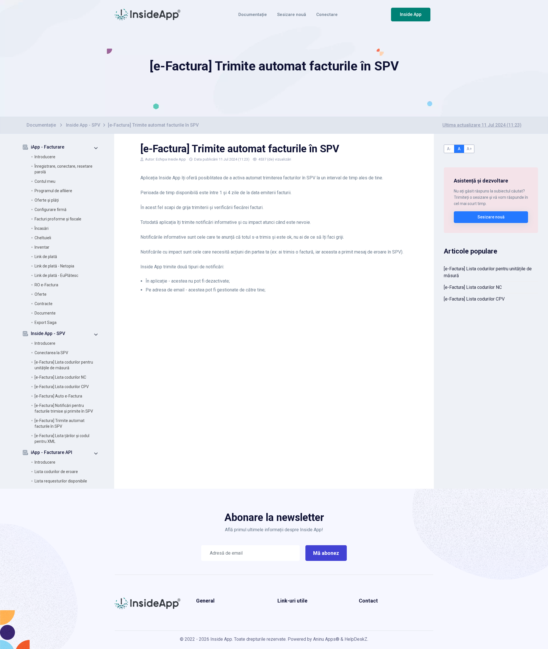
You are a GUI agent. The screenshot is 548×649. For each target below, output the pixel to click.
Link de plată (46, 256)
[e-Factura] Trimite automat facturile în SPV (59, 423)
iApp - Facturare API (51, 452)
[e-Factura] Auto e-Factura (58, 396)
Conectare (327, 14)
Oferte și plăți (47, 200)
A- (449, 149)
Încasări (42, 228)
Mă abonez (326, 553)
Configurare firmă (51, 209)
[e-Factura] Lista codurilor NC (60, 377)
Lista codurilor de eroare (56, 471)
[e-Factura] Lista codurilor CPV (62, 386)
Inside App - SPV (83, 125)
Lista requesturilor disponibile (61, 481)
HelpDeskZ (355, 639)
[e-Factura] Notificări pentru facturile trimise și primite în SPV (64, 408)
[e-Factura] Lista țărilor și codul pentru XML (62, 438)
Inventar (42, 247)
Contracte (44, 303)
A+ (469, 149)
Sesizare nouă (291, 14)
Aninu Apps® (326, 639)
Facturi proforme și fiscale (58, 219)
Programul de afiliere (53, 190)
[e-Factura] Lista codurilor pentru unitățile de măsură (64, 365)
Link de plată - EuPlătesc (56, 275)
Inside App (411, 14)
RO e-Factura (46, 285)
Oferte (41, 294)
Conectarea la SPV (51, 352)
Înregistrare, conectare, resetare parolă (63, 169)
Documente (45, 313)
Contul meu (45, 181)
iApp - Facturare (47, 147)
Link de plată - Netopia (54, 266)
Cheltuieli (43, 238)
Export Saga (46, 322)
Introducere (45, 157)
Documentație (252, 14)
